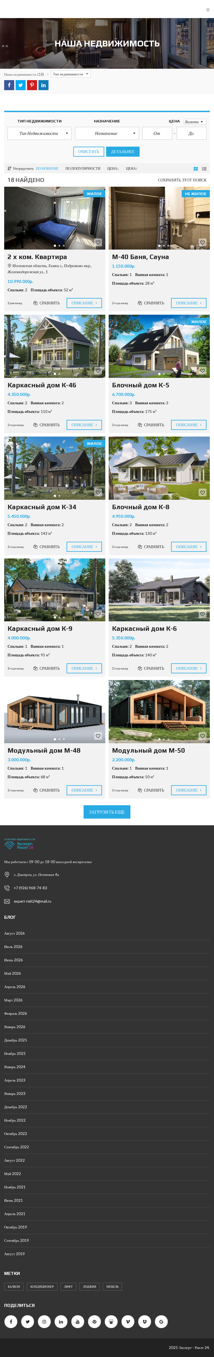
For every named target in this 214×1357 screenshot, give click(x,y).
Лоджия (89, 1286)
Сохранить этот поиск (182, 180)
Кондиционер (42, 1286)
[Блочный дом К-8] (159, 468)
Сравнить (49, 303)
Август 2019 (14, 1254)
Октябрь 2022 (15, 1133)
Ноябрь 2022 (15, 1120)
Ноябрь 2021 (15, 1187)
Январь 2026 (14, 1026)
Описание (83, 303)
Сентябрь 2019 (16, 1240)
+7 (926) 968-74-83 (30, 888)
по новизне (47, 168)
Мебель (112, 1286)
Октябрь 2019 (15, 1227)
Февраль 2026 (15, 1013)
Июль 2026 (13, 946)
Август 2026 (14, 933)
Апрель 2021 (14, 1213)
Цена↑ (132, 168)
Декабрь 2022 (15, 1107)
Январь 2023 (14, 1093)
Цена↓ (113, 168)
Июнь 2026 (13, 960)
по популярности (82, 168)
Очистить (88, 151)
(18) (24, 74)
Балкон (14, 1286)
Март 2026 (13, 1000)
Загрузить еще (107, 811)
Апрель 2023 (14, 1080)
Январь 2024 (14, 1067)
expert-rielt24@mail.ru (32, 901)
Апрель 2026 (14, 986)
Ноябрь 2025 (15, 1053)
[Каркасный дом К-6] (159, 590)
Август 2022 (14, 1160)
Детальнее (123, 151)
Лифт (68, 1286)
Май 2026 (12, 973)
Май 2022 (12, 1173)
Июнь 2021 (13, 1200)
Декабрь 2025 (15, 1040)
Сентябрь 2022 (16, 1147)
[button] (40, 133)
